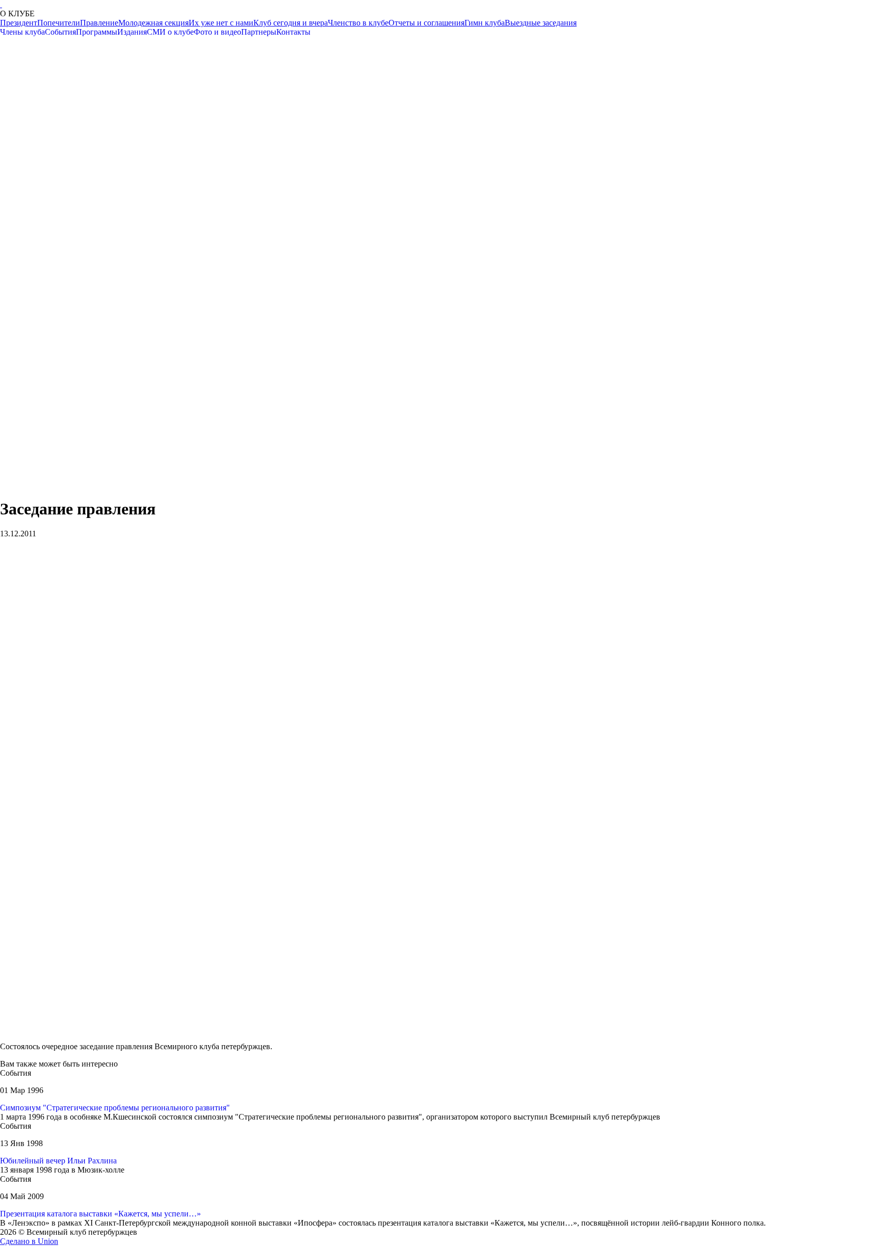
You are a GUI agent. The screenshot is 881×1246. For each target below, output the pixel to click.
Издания (132, 32)
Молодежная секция (153, 22)
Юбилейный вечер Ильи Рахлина (58, 1160)
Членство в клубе (358, 22)
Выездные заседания (541, 22)
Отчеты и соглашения (426, 22)
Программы (96, 32)
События (60, 32)
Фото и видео (217, 32)
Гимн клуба (484, 22)
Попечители (58, 22)
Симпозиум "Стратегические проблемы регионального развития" (115, 1107)
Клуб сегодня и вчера (290, 22)
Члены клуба (22, 32)
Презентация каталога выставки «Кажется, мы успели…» (100, 1213)
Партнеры (258, 32)
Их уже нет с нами (221, 22)
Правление (99, 22)
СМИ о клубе (170, 32)
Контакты (293, 32)
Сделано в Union (29, 1241)
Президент (18, 22)
